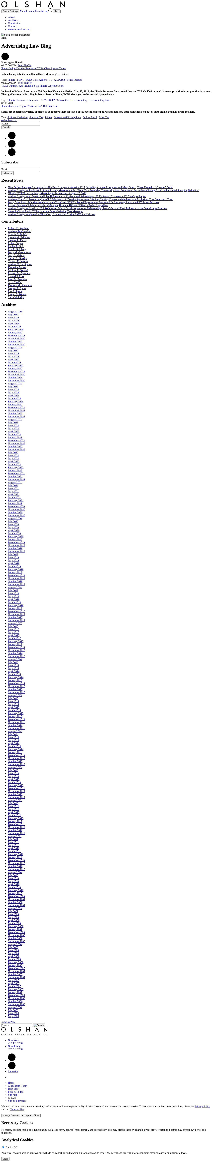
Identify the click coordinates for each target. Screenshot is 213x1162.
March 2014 (14, 746)
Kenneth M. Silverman (20, 285)
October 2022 (15, 446)
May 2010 (13, 881)
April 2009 (13, 920)
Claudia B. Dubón (17, 234)
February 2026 (15, 329)
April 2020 (13, 530)
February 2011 (15, 854)
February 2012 (15, 818)
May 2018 (13, 596)
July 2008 (13, 947)
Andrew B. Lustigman (20, 264)
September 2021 (16, 479)
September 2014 (16, 728)
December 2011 (16, 824)
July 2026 (13, 314)
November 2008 (16, 935)
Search (4, 123)
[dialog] (106, 1111)
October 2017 (15, 617)
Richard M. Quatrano (19, 273)
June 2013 (13, 773)
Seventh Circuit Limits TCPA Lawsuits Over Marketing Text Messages (45, 211)
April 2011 (13, 848)
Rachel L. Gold (16, 246)
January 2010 (15, 893)
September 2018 (16, 584)
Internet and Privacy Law (67, 117)
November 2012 (16, 791)
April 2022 (13, 461)
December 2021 (16, 473)
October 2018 (15, 581)
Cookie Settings (10, 11)
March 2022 (14, 464)
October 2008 (15, 938)
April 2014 (13, 743)
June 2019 (13, 557)
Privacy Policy (15, 1091)
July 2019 (13, 554)
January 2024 (15, 404)
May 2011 (13, 845)
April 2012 (13, 812)
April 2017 (13, 635)
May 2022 (13, 458)
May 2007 (13, 980)
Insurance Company (27, 100)
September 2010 (16, 869)
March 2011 (14, 851)
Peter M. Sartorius (17, 279)
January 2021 (15, 503)
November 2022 (16, 443)
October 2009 (15, 902)
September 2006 (16, 1004)
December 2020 (16, 506)
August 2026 (15, 311)
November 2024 (16, 374)
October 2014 (15, 725)
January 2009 (15, 929)
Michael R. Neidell (18, 270)
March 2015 (14, 710)
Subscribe (7, 173)
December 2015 (16, 683)
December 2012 (16, 788)
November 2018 (16, 578)
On (7, 1147)
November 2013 (16, 758)
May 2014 (13, 740)
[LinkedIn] (12, 138)
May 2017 (13, 632)
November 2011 (16, 827)
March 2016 (14, 674)
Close (5, 1159)
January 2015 (15, 716)
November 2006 (16, 998)
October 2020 (15, 512)
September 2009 (16, 905)
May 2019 (13, 560)
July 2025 (13, 350)
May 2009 (13, 917)
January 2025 (15, 368)
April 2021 (13, 494)
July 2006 (13, 1010)
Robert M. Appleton (18, 228)
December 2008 (16, 932)
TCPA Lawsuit (57, 79)
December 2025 (16, 335)
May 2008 (13, 953)
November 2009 (16, 899)
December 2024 (16, 371)
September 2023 (16, 416)
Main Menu (41, 11)
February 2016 (15, 677)
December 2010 (16, 860)
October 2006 (15, 1001)
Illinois (11, 79)
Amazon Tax (36, 117)
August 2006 (15, 1007)
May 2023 (13, 428)
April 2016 (13, 671)
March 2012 (14, 815)
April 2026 (13, 323)
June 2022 (13, 455)
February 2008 (15, 962)
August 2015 (15, 695)
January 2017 (15, 644)
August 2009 (15, 908)
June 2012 (13, 806)
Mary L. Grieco (16, 255)
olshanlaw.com (9, 120)
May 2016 (13, 668)
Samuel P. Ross (16, 276)
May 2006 (13, 1016)
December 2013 (16, 755)
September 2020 (16, 515)
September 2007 (16, 977)
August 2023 (15, 419)
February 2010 (15, 890)
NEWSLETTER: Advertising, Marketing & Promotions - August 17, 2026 (47, 193)
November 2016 (16, 650)
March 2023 (14, 434)
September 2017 (16, 620)
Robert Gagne (15, 243)
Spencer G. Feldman (19, 237)
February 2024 (15, 401)
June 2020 (13, 524)
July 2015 (13, 698)
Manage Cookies (11, 1115)
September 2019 (16, 551)
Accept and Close (30, 1115)
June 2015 (13, 701)
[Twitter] (12, 146)
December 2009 (16, 896)
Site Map (12, 1094)
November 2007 (16, 971)
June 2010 (13, 878)
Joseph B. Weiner (17, 294)
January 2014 (15, 752)
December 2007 (16, 968)
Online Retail (90, 117)
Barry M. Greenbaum (19, 252)
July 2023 (13, 422)
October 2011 (15, 830)
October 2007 (15, 974)
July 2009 (13, 911)
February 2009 (15, 926)
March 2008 (14, 959)
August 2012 (15, 800)
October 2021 (15, 476)
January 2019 (15, 572)
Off (15, 1147)
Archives (12, 20)
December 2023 (16, 407)
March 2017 (14, 638)
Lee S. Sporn (15, 291)
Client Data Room (17, 1085)
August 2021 (15, 482)
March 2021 (14, 497)
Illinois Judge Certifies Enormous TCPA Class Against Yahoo (33, 68)
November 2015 (16, 686)
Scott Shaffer (24, 65)
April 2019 (13, 563)
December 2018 (16, 575)
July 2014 (13, 734)
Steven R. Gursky (17, 258)
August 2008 (15, 944)
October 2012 (15, 794)
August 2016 (15, 659)
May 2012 (13, 809)
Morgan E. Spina (17, 288)
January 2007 (15, 992)
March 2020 (14, 533)
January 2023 (15, 437)
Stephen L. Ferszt (17, 240)
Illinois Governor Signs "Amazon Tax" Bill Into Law (29, 106)
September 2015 (16, 692)
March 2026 (14, 326)
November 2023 (16, 410)
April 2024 (13, 395)
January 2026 (15, 332)
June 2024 (13, 389)
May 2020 (13, 527)
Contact (12, 26)
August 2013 (15, 767)
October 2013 (15, 761)
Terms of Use (17, 1109)
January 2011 (15, 857)
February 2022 (15, 467)
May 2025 (13, 356)
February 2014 (15, 749)
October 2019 (15, 548)
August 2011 (14, 836)
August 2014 (15, 731)
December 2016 (16, 647)
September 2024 (16, 380)
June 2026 (13, 317)
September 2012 (16, 797)
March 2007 (14, 986)
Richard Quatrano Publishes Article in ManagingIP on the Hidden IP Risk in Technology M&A (58, 205)
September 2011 (16, 833)
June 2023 (13, 425)
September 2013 (16, 764)
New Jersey (14, 1046)
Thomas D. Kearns (18, 261)
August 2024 (15, 383)
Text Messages (74, 79)
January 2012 (15, 821)
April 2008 (13, 956)
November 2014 (16, 722)
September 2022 (16, 449)
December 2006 (16, 995)
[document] (106, 1141)
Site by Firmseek (17, 1100)
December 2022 (16, 440)
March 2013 (14, 782)
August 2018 (15, 587)
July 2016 (13, 662)
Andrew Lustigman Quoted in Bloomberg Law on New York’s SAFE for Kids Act (51, 214)
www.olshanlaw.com (19, 29)
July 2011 (13, 839)
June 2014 (13, 737)
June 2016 (13, 665)
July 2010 (13, 875)
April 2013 (13, 779)
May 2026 (13, 320)
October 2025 (15, 341)
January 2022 (15, 470)
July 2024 (13, 386)
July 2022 (13, 452)
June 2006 (13, 1013)
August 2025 (15, 347)
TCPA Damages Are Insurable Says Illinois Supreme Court (32, 85)
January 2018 (15, 608)
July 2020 (13, 521)
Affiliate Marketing (17, 117)
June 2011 (13, 842)
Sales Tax (104, 117)
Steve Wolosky (16, 297)
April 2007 (13, 983)
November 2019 (16, 545)
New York (13, 1040)
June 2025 (13, 353)
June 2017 (13, 629)
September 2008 (16, 941)
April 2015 (13, 707)
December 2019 (16, 542)
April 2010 (13, 884)
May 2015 (13, 704)
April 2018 (13, 599)
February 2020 (15, 536)
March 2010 (14, 887)
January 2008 (15, 965)
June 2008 (13, 950)
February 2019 (15, 569)
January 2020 (15, 539)
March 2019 (14, 566)
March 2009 (14, 923)
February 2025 (15, 365)
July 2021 (13, 485)
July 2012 (13, 803)
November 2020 (16, 509)
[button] (5, 59)
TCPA (20, 79)
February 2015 (15, 713)
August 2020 (15, 518)
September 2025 (16, 344)
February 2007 (15, 989)
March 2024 (14, 398)
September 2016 (16, 656)
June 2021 (13, 488)
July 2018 (13, 590)
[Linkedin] (12, 1060)
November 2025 (16, 338)
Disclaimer (13, 1088)
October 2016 (15, 653)
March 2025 (14, 362)
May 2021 (13, 491)
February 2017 (15, 641)
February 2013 (15, 785)
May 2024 (13, 392)
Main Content (27, 11)
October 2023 (15, 413)
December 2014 (16, 719)
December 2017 (16, 611)
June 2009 (13, 914)
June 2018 (13, 593)
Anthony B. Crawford (19, 231)
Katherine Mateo (17, 267)
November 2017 (16, 614)
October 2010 (15, 866)
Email (4, 169)
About (11, 17)
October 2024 (15, 377)
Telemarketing (79, 100)
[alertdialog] (106, 1141)
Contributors (14, 23)
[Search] (50, 11)
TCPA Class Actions (36, 79)
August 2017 (15, 623)
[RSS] (12, 155)
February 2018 (15, 605)
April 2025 (13, 359)
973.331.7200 (15, 1049)
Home (11, 1082)
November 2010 (16, 863)
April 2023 (13, 431)
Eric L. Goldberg (17, 249)
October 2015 (15, 689)
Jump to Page (8, 1022)
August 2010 (15, 872)
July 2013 (13, 770)
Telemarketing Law (99, 100)
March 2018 (14, 602)
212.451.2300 (15, 1043)
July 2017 (13, 626)
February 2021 (15, 500)
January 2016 (15, 680)
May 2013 (13, 776)
